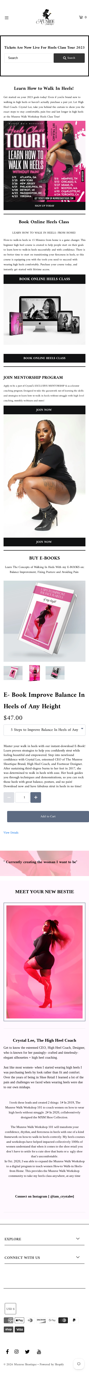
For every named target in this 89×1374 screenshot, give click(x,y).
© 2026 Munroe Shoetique (20, 1364)
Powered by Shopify (52, 1364)
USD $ (10, 1309)
